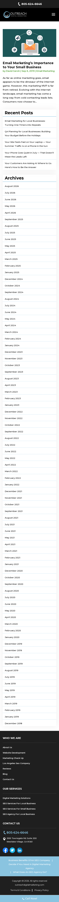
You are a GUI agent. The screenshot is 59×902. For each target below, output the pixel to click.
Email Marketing (45, 71)
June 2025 (10, 239)
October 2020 (12, 577)
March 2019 (11, 703)
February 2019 (12, 710)
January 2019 (12, 716)
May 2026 (10, 206)
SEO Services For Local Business (19, 803)
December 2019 (13, 643)
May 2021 (10, 537)
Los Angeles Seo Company (16, 763)
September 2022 (14, 431)
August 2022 (12, 438)
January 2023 (12, 405)
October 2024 (12, 285)
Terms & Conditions (20, 890)
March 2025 (11, 259)
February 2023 (13, 398)
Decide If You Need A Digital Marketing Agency (29, 866)
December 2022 (14, 411)
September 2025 (14, 219)
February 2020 (13, 630)
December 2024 (14, 279)
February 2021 (12, 557)
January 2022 (12, 484)
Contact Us (8, 779)
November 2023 (13, 358)
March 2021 (11, 551)
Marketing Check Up (13, 758)
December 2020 (14, 570)
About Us (7, 747)
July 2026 (10, 192)
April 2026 (10, 212)
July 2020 (10, 597)
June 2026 (10, 199)
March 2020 (11, 624)
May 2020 (10, 610)
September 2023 (14, 372)
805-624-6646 (31, 4)
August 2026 (12, 186)
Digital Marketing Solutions (16, 798)
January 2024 (12, 345)
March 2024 (11, 332)
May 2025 (10, 246)
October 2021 (12, 504)
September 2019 (14, 663)
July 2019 (10, 677)
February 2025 (13, 265)
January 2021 (12, 564)
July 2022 (10, 445)
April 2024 (10, 325)
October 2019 (12, 657)
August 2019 (11, 670)
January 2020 (12, 637)
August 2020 (12, 590)
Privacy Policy (41, 890)
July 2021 (10, 524)
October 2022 (12, 425)
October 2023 (12, 365)
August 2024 (12, 299)
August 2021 (11, 517)
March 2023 (11, 392)
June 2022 (10, 451)
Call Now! (31, 898)
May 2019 (10, 690)
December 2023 (14, 352)
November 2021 (13, 498)
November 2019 (13, 650)
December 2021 (13, 491)
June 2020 (10, 604)
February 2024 (13, 338)
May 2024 (10, 318)
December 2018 (13, 723)
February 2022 (13, 478)
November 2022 (14, 418)
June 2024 (10, 312)
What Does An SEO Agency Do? (30, 872)
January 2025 (12, 272)
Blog (5, 774)
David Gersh (13, 71)
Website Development (14, 753)
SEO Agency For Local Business (19, 814)
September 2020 (14, 584)
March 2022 (11, 471)
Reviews (7, 768)
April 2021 (10, 544)
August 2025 (12, 226)
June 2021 (10, 531)
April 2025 (10, 252)
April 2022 (10, 464)
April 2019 (10, 697)
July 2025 (10, 232)
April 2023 (10, 385)
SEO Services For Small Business (19, 809)
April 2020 (10, 617)
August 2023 (12, 378)
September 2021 (14, 511)
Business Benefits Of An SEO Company (29, 860)
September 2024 (14, 292)
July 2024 (10, 305)
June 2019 (10, 683)
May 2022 (10, 458)
